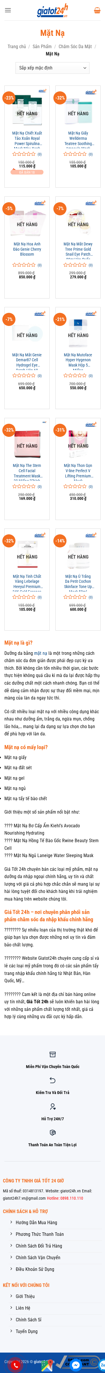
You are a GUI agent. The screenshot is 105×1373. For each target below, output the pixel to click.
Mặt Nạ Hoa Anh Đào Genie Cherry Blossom (27, 249)
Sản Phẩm (42, 46)
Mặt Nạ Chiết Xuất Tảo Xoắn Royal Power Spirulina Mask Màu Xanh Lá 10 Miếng (27, 139)
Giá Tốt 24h (37, 1001)
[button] (7, 10)
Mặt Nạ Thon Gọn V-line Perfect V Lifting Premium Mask (78, 472)
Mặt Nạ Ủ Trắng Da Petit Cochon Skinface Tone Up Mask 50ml (78, 583)
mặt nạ (40, 653)
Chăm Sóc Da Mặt (75, 46)
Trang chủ (17, 46)
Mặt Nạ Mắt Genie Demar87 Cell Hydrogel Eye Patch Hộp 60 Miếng (27, 361)
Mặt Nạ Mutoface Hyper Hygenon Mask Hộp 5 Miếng (78, 361)
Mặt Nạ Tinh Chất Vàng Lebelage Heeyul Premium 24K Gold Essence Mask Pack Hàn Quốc (27, 583)
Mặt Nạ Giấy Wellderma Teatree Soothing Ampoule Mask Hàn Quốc (78, 139)
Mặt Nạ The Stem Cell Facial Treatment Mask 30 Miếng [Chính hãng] (27, 472)
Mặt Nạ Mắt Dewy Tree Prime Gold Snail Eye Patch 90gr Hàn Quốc (78, 250)
